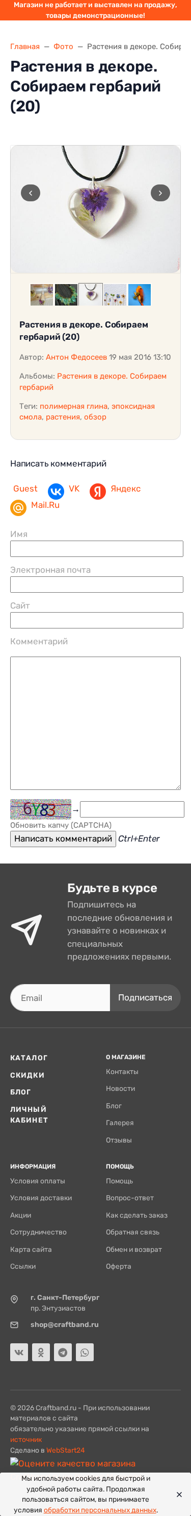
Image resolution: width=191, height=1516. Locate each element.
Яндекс (126, 488)
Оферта (118, 1266)
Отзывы (119, 1140)
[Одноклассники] (41, 1352)
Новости (120, 1088)
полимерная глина (73, 406)
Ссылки (23, 1266)
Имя (19, 534)
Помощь (119, 1181)
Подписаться (145, 997)
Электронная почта (50, 570)
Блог (20, 1092)
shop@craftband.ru (65, 1324)
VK (74, 488)
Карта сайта (31, 1249)
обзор (95, 417)
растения (63, 417)
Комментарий (39, 641)
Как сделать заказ (137, 1215)
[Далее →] (95, 209)
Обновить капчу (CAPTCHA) (61, 825)
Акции (20, 1215)
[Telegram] (63, 1352)
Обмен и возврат (134, 1249)
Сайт (20, 605)
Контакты (122, 1071)
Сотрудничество (38, 1232)
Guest (25, 488)
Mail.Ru (45, 505)
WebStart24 (65, 1450)
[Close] (176, 1494)
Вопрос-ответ (130, 1198)
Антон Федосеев (76, 357)
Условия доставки (41, 1198)
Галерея (120, 1122)
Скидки (27, 1075)
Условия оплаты (37, 1181)
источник (26, 1439)
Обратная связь (132, 1232)
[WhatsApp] (85, 1352)
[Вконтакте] (19, 1352)
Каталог (29, 1058)
